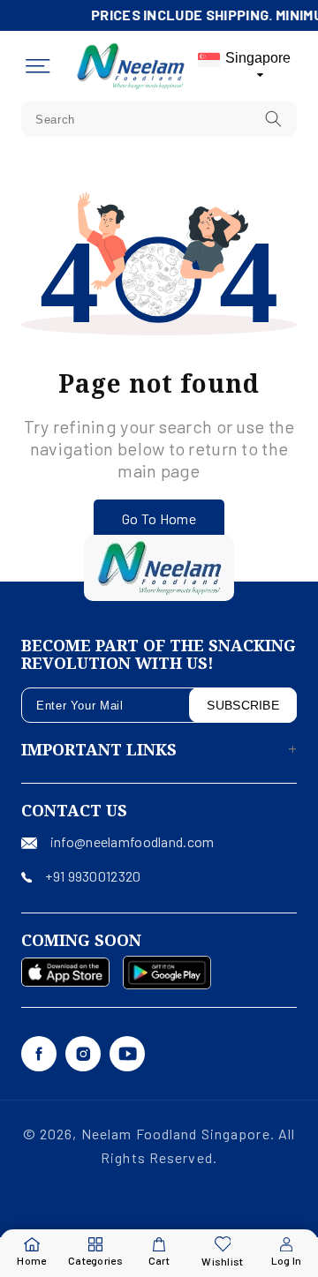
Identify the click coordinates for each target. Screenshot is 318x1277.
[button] (38, 66)
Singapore (258, 57)
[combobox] (159, 119)
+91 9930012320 (92, 876)
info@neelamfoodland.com (132, 841)
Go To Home (159, 518)
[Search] (274, 119)
